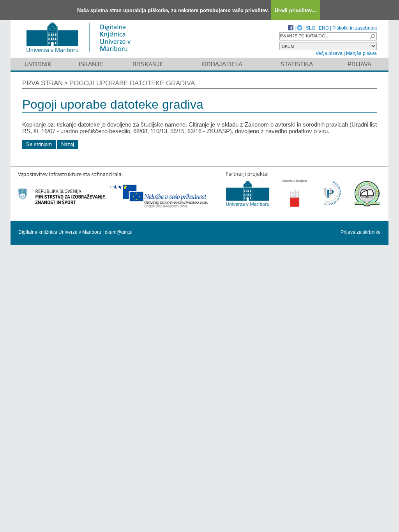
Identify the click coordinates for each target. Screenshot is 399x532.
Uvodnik (38, 64)
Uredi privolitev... (295, 10)
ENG (324, 28)
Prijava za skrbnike (361, 232)
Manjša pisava (361, 53)
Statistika (297, 64)
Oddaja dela (222, 64)
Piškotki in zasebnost (354, 28)
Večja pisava (329, 53)
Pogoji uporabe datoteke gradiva (132, 83)
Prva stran (42, 83)
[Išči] (372, 36)
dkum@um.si (118, 232)
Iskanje (91, 64)
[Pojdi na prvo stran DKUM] (81, 54)
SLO (310, 28)
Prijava (359, 64)
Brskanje (148, 64)
